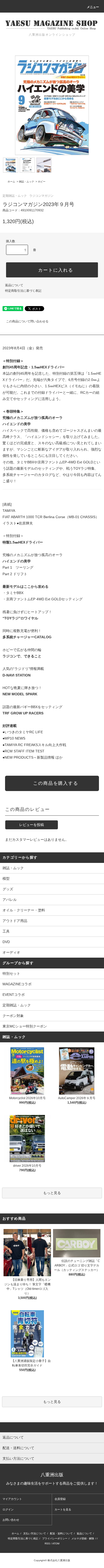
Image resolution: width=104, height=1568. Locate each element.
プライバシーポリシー (54, 1538)
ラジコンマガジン (41, 196)
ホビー (41, 181)
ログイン (8, 1509)
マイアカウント (12, 1498)
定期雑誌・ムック (15, 196)
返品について (14, 285)
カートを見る (63, 1509)
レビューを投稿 (31, 825)
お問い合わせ (11, 1519)
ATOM (55, 1543)
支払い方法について (34, 1533)
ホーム (11, 181)
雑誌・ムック (26, 181)
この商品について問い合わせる (27, 321)
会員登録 (60, 1498)
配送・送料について (61, 1533)
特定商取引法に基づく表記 (23, 290)
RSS (47, 1543)
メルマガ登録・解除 (82, 1538)
